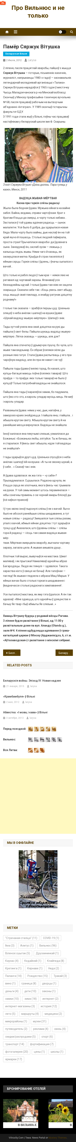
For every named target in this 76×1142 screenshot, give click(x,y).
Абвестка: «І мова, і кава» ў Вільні (25, 712)
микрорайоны (16, 1021)
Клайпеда (55, 960)
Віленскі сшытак (17, 953)
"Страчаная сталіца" (21, 938)
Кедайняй (32, 960)
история (49, 1006)
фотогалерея (16, 1051)
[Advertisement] (38, 796)
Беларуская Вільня (16, 53)
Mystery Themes (58, 1137)
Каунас (12, 960)
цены (39, 1051)
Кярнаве (34, 968)
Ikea (9, 945)
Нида (53, 968)
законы (49, 991)
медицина (53, 1013)
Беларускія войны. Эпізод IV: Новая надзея (32, 680)
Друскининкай (47, 953)
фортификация (42, 1044)
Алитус (27, 945)
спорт (47, 1036)
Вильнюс (48, 945)
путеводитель (16, 1028)
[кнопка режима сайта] (62, 32)
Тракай (60, 975)
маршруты (30, 1013)
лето (10, 1013)
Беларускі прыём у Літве (66, 653)
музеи (39, 1021)
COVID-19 (51, 938)
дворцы (49, 983)
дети (30, 991)
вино (10, 983)
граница (28, 983)
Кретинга (13, 968)
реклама (40, 1028)
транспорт (14, 1044)
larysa (32, 60)
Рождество (37, 975)
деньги (12, 991)
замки (12, 998)
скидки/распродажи (20, 1036)
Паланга (13, 975)
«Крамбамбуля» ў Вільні (19, 696)
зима (31, 998)
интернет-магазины (20, 1006)
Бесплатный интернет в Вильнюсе (15, 653)
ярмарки (13, 1059)
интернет (50, 998)
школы (57, 1051)
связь (60, 1028)
